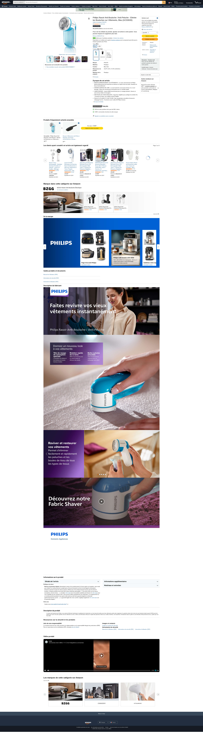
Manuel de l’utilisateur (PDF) (50, 274)
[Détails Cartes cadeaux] (80, 6)
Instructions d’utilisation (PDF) (50, 281)
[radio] (50, 59)
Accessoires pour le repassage (76, 13)
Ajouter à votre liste (146, 74)
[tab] (97, 474)
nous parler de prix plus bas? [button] (59, 604)
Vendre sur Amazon (54, 6)
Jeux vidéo (110, 6)
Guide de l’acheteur (65, 6)
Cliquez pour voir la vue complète (67, 54)
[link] (71, 128)
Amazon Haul (12, 6)
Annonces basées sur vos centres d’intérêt (119, 727)
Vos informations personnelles (97, 727)
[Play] (45, 670)
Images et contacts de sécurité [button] (110, 625)
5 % (94, 38)
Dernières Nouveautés (41, 6)
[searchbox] (93, 2)
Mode (173, 6)
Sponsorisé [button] (155, 213)
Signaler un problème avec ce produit (104, 116)
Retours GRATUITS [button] (147, 27)
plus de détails (75, 627)
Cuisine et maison (86, 6)
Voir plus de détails (98, 101)
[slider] (99, 670)
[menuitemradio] (155, 670)
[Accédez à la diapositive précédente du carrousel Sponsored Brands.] (45, 694)
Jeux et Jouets (102, 6)
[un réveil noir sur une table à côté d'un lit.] (63, 202)
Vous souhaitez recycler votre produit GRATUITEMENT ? (60, 67)
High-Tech (94, 6)
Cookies (107, 727)
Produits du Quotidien (194, 6)
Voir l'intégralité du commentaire (75, 642)
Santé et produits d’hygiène (126, 6)
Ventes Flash (31, 6)
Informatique (137, 6)
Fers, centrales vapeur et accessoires (60, 13)
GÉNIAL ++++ (62, 642)
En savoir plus (93, 597)
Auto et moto (167, 6)
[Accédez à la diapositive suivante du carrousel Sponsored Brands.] (158, 694)
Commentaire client (54, 642)
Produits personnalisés (181, 6)
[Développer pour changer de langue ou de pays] (107, 722)
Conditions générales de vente (83, 727)
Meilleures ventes (21, 6)
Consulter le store (85, 264)
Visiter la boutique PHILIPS (99, 22)
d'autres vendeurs (115, 40)
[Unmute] (158, 670)
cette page (68, 593)
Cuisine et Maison (47, 13)
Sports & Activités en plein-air (149, 6)
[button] (4, 6)
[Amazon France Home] (88, 723)
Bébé (116, 6)
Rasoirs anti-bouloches (89, 13)
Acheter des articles (118, 38)
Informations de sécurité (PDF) (51, 278)
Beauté (160, 6)
